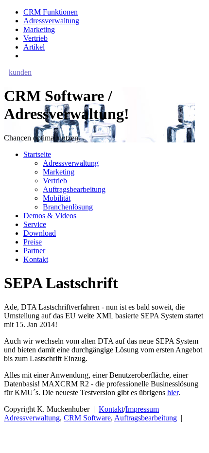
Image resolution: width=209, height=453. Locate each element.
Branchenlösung (68, 207)
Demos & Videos (49, 215)
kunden (20, 72)
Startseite (37, 154)
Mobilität (56, 198)
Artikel (34, 47)
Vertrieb (35, 38)
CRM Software (87, 418)
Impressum (142, 409)
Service (34, 224)
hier (172, 392)
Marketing (39, 29)
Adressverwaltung (51, 21)
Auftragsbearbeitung (74, 189)
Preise (32, 242)
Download (39, 233)
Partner (34, 250)
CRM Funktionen (50, 12)
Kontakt (35, 259)
